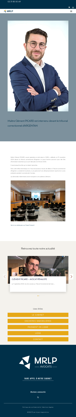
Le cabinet (38, 315)
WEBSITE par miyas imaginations (38, 412)
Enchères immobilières (38, 321)
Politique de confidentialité (32, 407)
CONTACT (38, 339)
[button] (71, 276)
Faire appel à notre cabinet (38, 378)
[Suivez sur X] (38, 397)
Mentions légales (47, 407)
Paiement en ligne (38, 327)
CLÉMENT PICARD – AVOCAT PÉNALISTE (29, 279)
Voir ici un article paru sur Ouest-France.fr (22, 225)
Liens (38, 333)
